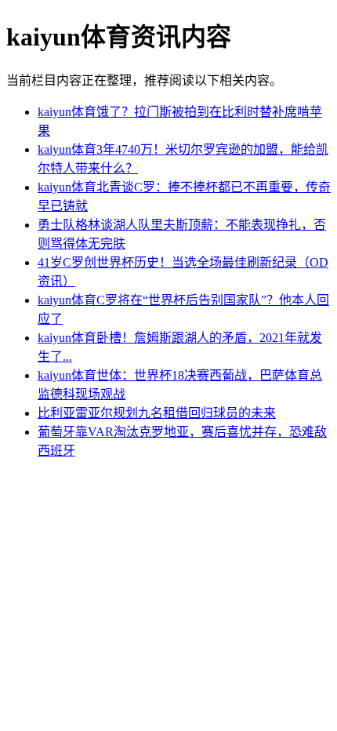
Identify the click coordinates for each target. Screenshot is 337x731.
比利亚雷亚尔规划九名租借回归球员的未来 (157, 413)
